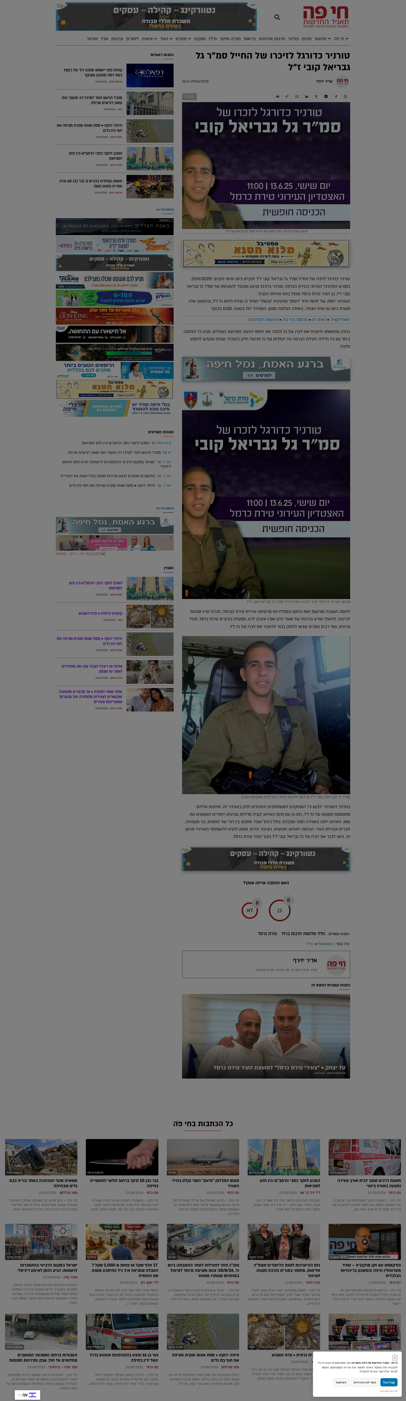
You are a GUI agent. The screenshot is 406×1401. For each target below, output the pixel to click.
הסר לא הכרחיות (365, 1382)
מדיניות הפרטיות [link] (389, 1391)
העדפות (341, 1382)
